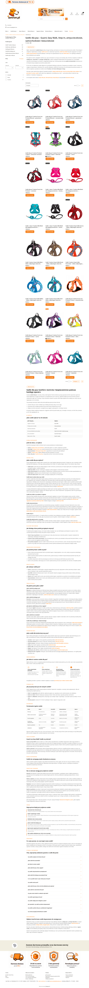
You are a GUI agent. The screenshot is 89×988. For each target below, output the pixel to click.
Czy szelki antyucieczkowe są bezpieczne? (54, 871)
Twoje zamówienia (69, 974)
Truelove (9, 79)
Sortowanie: (27, 83)
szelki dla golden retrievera (62, 643)
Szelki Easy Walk (69, 607)
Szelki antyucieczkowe (77, 622)
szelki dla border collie (61, 646)
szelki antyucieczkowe (32, 53)
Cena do (17, 65)
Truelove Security (39, 454)
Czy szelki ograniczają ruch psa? (54, 897)
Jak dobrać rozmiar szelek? (54, 864)
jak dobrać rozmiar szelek (33, 73)
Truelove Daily (34, 452)
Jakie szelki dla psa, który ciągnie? (54, 868)
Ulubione (67, 977)
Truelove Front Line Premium (37, 447)
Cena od (7, 65)
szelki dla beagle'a (56, 648)
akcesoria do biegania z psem (66, 799)
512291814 (9, 25)
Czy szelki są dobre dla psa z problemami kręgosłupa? (54, 908)
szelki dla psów (74, 923)
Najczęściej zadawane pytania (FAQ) (52, 976)
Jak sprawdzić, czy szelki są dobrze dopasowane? (54, 904)
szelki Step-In (66, 53)
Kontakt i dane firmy (9, 974)
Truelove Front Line (37, 449)
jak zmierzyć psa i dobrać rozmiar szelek (63, 680)
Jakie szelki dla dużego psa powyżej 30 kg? (54, 875)
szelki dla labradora (59, 640)
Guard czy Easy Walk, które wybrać (71, 71)
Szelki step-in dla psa (14, 55)
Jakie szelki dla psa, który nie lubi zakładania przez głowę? (54, 886)
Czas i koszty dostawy (29, 976)
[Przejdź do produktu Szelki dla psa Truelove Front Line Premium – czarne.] (75, 139)
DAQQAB (9, 75)
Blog (6, 976)
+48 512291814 (42, 981)
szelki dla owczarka (59, 641)
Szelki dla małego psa (14, 51)
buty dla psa (56, 77)
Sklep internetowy (44, 986)
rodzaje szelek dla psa (57, 71)
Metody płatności (28, 974)
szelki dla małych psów (76, 522)
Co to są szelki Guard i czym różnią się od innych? (54, 879)
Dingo (8, 77)
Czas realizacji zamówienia (30, 977)
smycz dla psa (42, 77)
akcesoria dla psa (70, 77)
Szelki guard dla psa (14, 49)
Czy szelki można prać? (54, 882)
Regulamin (47, 977)
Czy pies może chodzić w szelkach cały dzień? (54, 893)
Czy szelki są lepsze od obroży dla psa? (54, 857)
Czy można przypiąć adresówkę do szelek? (54, 911)
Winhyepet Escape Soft (41, 450)
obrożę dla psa (49, 77)
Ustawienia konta (69, 976)
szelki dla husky (52, 645)
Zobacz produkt (30, 122)
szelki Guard (44, 51)
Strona (75, 85)
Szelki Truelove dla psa (14, 45)
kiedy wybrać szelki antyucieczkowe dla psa (36, 511)
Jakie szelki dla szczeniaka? (54, 860)
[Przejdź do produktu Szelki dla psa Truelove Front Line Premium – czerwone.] (34, 175)
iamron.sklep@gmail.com (12, 27)
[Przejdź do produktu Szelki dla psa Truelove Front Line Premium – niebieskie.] (75, 357)
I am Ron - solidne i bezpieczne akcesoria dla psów (14, 34)
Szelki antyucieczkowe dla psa (14, 53)
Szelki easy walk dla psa (14, 47)
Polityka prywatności (49, 978)
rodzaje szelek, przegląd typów (43, 924)
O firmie (7, 977)
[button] (66, 19)
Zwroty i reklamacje (29, 978)
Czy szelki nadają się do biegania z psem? (54, 900)
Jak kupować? (48, 974)
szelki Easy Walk (63, 51)
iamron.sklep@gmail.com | (56, 981)
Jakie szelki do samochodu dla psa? (54, 889)
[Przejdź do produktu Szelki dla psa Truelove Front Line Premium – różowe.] (55, 357)
